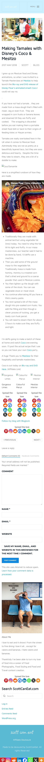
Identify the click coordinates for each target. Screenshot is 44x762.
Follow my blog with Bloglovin (16, 421)
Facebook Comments (30, 456)
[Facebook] (10, 405)
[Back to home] (11, 6)
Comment (7, 471)
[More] (10, 414)
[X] (5, 414)
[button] (34, 6)
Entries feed (7, 708)
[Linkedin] (5, 410)
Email (6, 521)
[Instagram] (10, 401)
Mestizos (26, 356)
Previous (10, 440)
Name (6, 509)
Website (7, 534)
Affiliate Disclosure (22, 740)
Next (37, 440)
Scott (25, 65)
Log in (4, 704)
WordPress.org (9, 718)
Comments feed (9, 713)
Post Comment (10, 560)
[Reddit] (5, 405)
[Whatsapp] (10, 410)
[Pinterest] (5, 401)
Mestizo (27, 80)
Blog (36, 65)
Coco (23, 342)
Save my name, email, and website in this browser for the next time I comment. (20, 550)
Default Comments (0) (11, 456)
